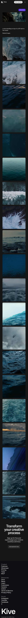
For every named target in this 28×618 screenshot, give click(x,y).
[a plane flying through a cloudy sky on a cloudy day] (14, 338)
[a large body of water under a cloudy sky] (14, 289)
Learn (3, 583)
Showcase (4, 568)
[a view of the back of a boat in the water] (14, 482)
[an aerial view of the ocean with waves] (14, 193)
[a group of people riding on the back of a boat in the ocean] (14, 241)
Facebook (4, 602)
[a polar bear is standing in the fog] (14, 120)
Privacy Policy (6, 592)
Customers (5, 585)
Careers (4, 587)
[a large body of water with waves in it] (14, 386)
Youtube (4, 600)
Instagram (4, 598)
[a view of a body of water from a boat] (14, 410)
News (3, 581)
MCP (3, 574)
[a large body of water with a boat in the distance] (14, 96)
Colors (3, 589)
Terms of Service (7, 591)
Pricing (3, 570)
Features (4, 566)
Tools (3, 572)
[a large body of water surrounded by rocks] (14, 217)
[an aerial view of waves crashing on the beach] (14, 72)
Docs (3, 579)
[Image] (14, 48)
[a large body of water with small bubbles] (14, 145)
